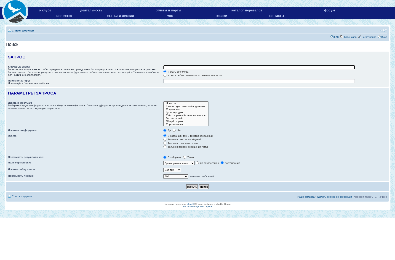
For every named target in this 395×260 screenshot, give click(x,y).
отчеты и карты (168, 10)
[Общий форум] (186, 121)
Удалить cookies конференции (334, 196)
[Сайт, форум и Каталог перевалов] (186, 115)
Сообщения (174, 157)
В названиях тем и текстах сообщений (190, 135)
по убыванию (232, 163)
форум (329, 10)
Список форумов (23, 30)
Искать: (13, 135)
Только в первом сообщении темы (187, 146)
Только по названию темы (182, 143)
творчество (63, 15)
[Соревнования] (186, 124)
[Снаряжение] (186, 109)
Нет (178, 130)
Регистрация (369, 37)
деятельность (91, 10)
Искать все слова (177, 71)
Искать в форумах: (20, 102)
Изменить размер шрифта (383, 30)
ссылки (221, 15)
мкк (170, 15)
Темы (190, 157)
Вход (384, 37)
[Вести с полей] (186, 118)
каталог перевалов (246, 10)
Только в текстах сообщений (184, 139)
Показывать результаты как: (26, 157)
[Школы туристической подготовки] (186, 106)
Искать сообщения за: (22, 169)
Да (169, 130)
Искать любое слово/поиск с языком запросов (194, 75)
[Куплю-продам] (186, 112)
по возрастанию (209, 163)
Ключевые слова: (19, 66)
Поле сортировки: (19, 162)
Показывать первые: (21, 175)
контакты (276, 15)
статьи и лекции (120, 15)
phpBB (190, 204)
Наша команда (306, 196)
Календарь (350, 37)
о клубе (45, 10)
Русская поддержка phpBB (197, 206)
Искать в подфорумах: (22, 130)
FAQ (336, 37)
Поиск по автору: (19, 80)
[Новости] (186, 103)
